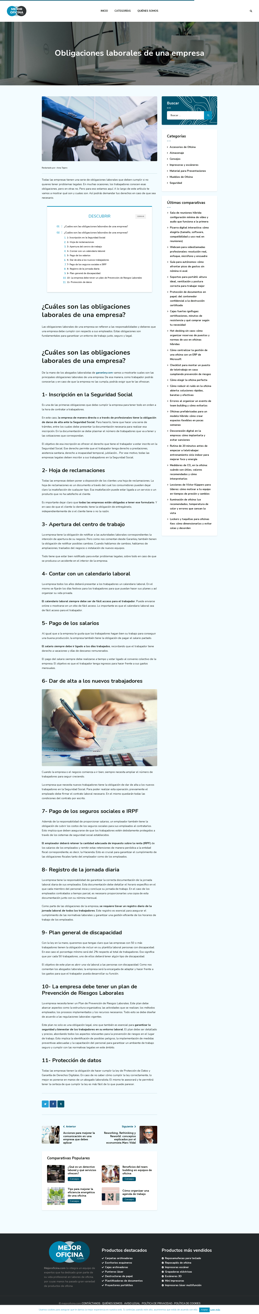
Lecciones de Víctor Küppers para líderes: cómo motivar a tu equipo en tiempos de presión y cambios (190, 489)
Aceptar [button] (204, 1309)
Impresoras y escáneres (184, 165)
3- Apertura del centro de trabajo (84, 246)
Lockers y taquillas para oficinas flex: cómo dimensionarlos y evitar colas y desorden (191, 523)
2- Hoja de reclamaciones (80, 242)
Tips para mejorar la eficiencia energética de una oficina (81, 1192)
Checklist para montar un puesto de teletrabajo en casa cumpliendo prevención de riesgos (190, 369)
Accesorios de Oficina (183, 147)
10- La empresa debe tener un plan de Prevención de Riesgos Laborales (104, 277)
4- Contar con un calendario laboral (86, 251)
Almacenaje (177, 153)
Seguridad (176, 183)
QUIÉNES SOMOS (112, 1303)
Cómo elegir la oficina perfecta (188, 380)
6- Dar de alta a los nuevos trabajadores (88, 260)
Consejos (74, 1179)
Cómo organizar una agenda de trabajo (135, 1192)
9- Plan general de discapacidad (83, 273)
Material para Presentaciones (188, 171)
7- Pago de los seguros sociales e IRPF (86, 264)
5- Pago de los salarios (78, 255)
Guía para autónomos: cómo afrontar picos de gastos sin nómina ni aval (187, 266)
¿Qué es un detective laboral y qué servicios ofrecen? (82, 1170)
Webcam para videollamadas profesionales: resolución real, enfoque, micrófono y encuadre (188, 251)
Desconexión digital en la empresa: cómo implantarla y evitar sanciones (187, 435)
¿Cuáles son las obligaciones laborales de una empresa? (96, 226)
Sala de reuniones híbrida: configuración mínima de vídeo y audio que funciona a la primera (189, 217)
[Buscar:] (189, 115)
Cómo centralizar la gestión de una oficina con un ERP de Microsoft (188, 354)
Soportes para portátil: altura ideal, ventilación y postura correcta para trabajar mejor (188, 281)
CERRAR (140, 216)
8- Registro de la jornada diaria (83, 268)
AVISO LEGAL (132, 1303)
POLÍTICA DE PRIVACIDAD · (158, 1303)
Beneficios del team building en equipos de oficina (137, 1170)
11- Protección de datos (79, 282)
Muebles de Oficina (181, 177)
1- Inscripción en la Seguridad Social (86, 237)
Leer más (215, 1309)
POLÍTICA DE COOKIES (187, 1303)
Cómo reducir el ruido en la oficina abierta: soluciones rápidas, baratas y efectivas (190, 390)
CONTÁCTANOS (91, 1303)
